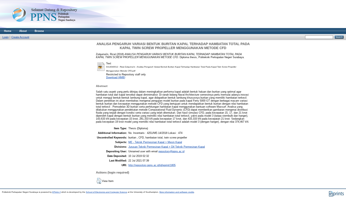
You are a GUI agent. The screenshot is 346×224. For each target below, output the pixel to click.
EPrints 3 (56, 192)
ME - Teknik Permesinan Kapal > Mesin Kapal (155, 142)
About (23, 30)
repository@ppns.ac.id (171, 151)
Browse (39, 30)
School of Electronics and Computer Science (106, 192)
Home (7, 30)
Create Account (20, 37)
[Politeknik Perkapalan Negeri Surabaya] (53, 27)
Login (5, 37)
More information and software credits (176, 192)
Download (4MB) (115, 77)
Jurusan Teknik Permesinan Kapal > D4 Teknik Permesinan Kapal (166, 146)
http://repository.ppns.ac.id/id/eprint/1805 (152, 165)
